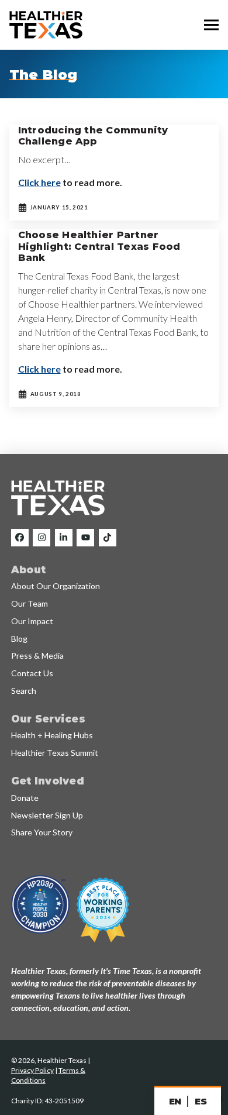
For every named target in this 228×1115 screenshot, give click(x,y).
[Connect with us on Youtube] (85, 537)
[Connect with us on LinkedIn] (63, 537)
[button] (211, 25)
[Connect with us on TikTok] (107, 537)
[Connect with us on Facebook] (20, 537)
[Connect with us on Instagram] (41, 537)
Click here (39, 182)
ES (200, 1101)
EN (175, 1101)
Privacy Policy (32, 1070)
